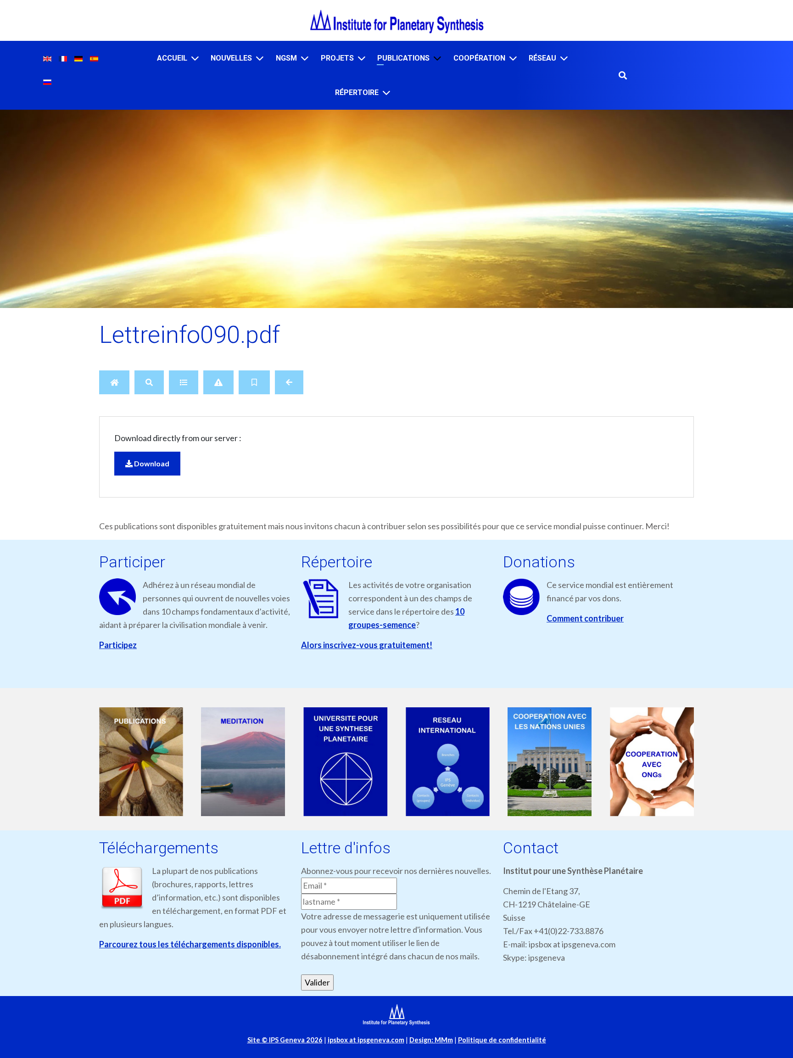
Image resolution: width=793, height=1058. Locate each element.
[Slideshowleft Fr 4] (450, 762)
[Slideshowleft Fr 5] (553, 762)
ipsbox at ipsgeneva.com (366, 1040)
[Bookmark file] (254, 382)
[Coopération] (513, 58)
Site (285, 1040)
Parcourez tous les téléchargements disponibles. (190, 944)
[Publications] (437, 58)
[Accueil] (195, 58)
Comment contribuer (585, 618)
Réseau (542, 58)
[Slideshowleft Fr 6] (655, 762)
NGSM (286, 58)
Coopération (479, 58)
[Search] (149, 382)
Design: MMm (431, 1040)
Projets (337, 58)
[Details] (183, 382)
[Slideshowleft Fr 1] (144, 762)
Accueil (172, 58)
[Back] (289, 382)
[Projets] (361, 58)
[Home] (114, 382)
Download (151, 463)
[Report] (218, 382)
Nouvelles (231, 58)
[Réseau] (564, 58)
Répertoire (357, 92)
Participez (118, 645)
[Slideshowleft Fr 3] (349, 762)
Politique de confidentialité (502, 1040)
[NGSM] (305, 58)
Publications (403, 58)
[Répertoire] (386, 92)
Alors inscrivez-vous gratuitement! (366, 645)
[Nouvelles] (260, 58)
